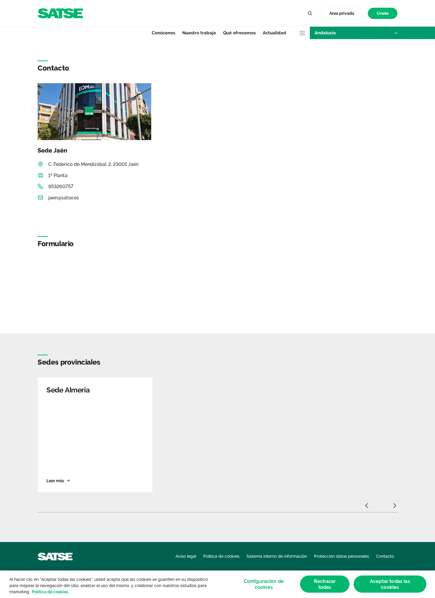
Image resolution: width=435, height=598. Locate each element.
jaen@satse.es (63, 198)
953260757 (60, 186)
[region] (217, 584)
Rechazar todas (325, 584)
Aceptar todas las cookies (390, 584)
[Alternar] (310, 13)
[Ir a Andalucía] (60, 13)
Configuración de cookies (264, 584)
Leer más (55, 480)
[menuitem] (382, 13)
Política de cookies (50, 591)
